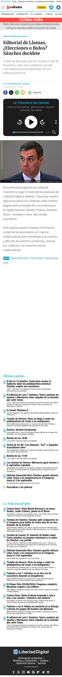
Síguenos (37, 92)
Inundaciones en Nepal (45, 1)
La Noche (49, 14)
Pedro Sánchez (51, 258)
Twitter (18, 672)
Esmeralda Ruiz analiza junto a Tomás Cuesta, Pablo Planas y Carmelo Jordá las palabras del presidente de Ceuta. (31, 422)
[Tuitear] (11, 92)
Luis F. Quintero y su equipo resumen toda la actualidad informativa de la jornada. (29, 386)
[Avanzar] (42, 122)
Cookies (44, 660)
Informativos (22, 14)
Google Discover (33, 672)
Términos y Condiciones (25, 660)
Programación (7, 14)
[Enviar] (17, 92)
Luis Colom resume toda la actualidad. (22, 439)
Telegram (43, 672)
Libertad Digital (31, 651)
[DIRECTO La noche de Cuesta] (51, 7)
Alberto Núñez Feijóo (19, 258)
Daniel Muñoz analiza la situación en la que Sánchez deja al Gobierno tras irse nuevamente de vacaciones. (30, 576)
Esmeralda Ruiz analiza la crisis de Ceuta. (32, 479)
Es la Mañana (36, 14)
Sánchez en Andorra (26, 1)
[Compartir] (5, 92)
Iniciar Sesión (58, 7)
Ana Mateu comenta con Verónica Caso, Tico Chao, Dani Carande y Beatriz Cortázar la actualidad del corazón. (32, 512)
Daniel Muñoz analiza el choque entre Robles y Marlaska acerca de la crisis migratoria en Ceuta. (33, 610)
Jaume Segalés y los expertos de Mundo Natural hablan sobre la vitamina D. (32, 412)
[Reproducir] (31, 122)
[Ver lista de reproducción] (53, 132)
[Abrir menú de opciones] (55, 122)
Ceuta (14, 1)
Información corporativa (30, 658)
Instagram (23, 672)
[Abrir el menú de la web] (3, 7)
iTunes (48, 672)
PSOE (5, 263)
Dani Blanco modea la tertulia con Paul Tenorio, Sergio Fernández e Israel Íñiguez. (32, 587)
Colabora (41, 7)
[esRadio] (14, 7)
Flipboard (38, 672)
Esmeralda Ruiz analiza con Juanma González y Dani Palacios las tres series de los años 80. (32, 448)
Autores (42, 663)
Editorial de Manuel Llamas (15, 36)
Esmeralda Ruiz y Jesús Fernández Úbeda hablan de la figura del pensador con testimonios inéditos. (32, 432)
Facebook (13, 672)
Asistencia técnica (25, 663)
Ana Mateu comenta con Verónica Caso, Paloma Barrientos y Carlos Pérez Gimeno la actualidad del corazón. (31, 599)
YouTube (28, 672)
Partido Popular (37, 258)
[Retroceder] (19, 122)
